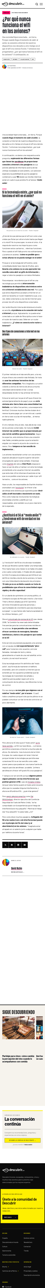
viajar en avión (24, 59)
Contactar (27, 1246)
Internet (15, 59)
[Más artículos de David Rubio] (5, 862)
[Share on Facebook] (12, 845)
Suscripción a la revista (32, 1275)
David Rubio (13, 65)
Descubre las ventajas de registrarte (22, 1140)
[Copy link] (24, 845)
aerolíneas (19, 161)
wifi (33, 59)
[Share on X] (5, 845)
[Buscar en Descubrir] (37, 4)
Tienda (26, 1251)
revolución (19, 487)
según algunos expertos (16, 796)
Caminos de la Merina (9, 1271)
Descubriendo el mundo (10, 1242)
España (5, 1238)
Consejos (6, 12)
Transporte (6, 59)
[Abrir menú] (41, 4)
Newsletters (28, 1242)
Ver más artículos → (17, 872)
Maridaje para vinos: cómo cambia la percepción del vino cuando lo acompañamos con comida (18, 1059)
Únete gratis (10, 1217)
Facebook (8, 1287)
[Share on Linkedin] (18, 845)
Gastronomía (6, 1251)
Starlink (10, 464)
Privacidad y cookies (31, 1271)
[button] (22, 214)
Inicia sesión (28, 1144)
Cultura (4, 1246)
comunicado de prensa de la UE (20, 619)
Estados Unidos (34, 782)
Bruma (4, 1267)
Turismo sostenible (8, 1255)
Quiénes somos (29, 1238)
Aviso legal (27, 1267)
